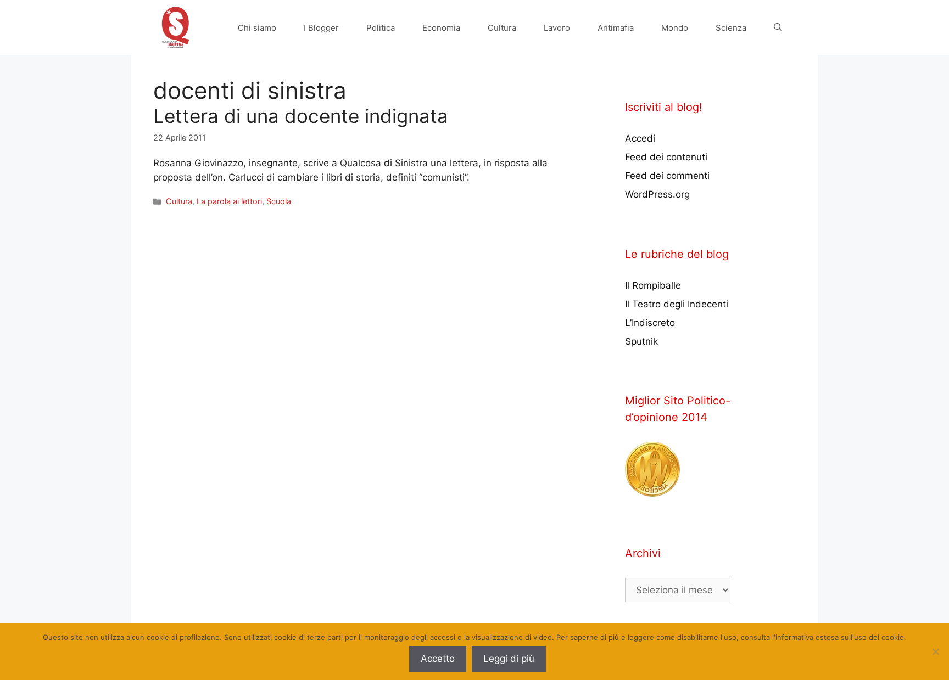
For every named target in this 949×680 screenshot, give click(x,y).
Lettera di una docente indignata (300, 115)
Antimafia (616, 28)
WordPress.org (657, 194)
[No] (935, 651)
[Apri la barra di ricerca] (778, 27)
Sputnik (641, 341)
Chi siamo (257, 28)
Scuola (278, 201)
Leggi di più (508, 658)
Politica (380, 28)
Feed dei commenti (667, 175)
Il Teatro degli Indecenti (676, 304)
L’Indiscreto (650, 322)
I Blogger (321, 28)
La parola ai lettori (229, 201)
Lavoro (557, 28)
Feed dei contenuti (666, 156)
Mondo (674, 28)
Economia (441, 28)
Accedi (640, 138)
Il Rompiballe (653, 285)
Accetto (438, 658)
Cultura (502, 28)
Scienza (731, 28)
